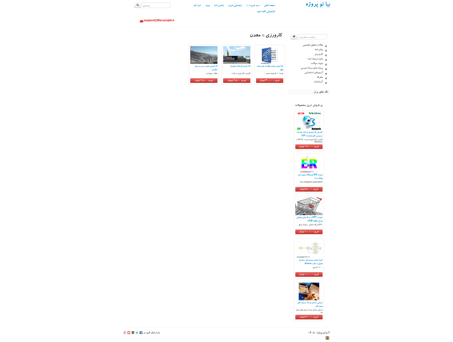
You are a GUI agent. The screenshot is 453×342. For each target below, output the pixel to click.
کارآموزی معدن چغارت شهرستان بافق (270, 68)
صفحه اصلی (269, 5)
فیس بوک (141, 333)
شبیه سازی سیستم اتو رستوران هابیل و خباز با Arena (311, 262)
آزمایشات (318, 82)
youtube (128, 333)
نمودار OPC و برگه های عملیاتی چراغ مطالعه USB (309, 219)
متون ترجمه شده (315, 59)
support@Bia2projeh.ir (159, 20)
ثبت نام (197, 5)
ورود (207, 5)
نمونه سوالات (317, 63)
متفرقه (320, 77)
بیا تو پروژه (318, 5)
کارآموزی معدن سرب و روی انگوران (206, 68)
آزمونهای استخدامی (314, 72)
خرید (309, 146)
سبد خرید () (252, 5)
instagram (132, 333)
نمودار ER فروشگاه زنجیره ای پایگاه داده (310, 177)
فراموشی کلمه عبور (266, 11)
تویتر (137, 333)
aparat (124, 333)
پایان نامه (319, 49)
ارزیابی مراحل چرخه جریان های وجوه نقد (310, 305)
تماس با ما (219, 5)
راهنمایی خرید (235, 5)
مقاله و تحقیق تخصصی (313, 45)
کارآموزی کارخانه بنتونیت (240, 66)
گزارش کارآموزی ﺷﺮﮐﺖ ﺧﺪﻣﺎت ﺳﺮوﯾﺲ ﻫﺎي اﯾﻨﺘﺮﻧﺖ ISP (310, 134)
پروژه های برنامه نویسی (312, 68)
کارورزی (319, 54)
